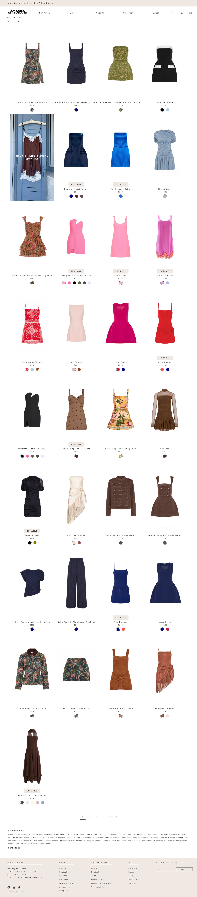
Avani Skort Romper (32, 362)
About (94, 868)
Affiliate (132, 875)
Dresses (74, 13)
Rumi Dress (165, 448)
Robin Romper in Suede (120, 708)
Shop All (100, 13)
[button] (189, 10)
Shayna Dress (165, 188)
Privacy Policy (98, 879)
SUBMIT (184, 869)
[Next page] (116, 816)
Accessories (65, 886)
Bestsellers (65, 871)
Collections (129, 13)
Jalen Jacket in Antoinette (32, 708)
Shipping (133, 868)
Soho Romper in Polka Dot (76, 448)
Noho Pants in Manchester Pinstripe (76, 621)
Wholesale (133, 879)
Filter (9, 21)
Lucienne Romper (165, 102)
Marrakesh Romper (76, 535)
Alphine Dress (120, 275)
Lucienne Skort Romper (76, 188)
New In (63, 868)
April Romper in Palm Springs (120, 448)
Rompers (63, 879)
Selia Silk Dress (165, 275)
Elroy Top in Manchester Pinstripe (32, 621)
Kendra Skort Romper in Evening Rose (32, 275)
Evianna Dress (32, 535)
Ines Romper (76, 362)
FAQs (93, 875)
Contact (95, 871)
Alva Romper (164, 362)
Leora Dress (121, 362)
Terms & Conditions (101, 883)
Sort (18, 21)
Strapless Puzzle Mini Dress (76, 275)
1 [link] (82, 816)
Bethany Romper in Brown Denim (165, 535)
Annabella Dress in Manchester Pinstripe (76, 102)
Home (9, 17)
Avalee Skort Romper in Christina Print (120, 102)
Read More (14, 848)
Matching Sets (66, 883)
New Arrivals (45, 13)
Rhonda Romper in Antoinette (32, 102)
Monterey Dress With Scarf (32, 795)
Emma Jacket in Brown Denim (120, 535)
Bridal (156, 13)
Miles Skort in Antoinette (76, 708)
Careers (132, 883)
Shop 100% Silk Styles (19, 2)
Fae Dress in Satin (120, 188)
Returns (132, 871)
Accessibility (97, 886)
